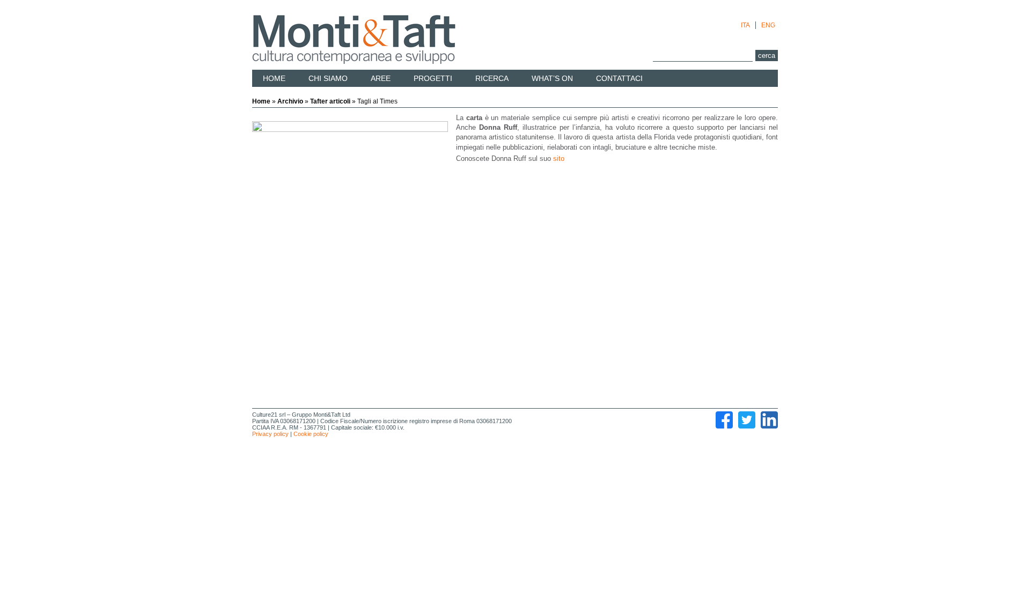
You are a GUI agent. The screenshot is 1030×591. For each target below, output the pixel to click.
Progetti (433, 78)
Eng (768, 25)
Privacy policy (270, 434)
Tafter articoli (330, 101)
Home (274, 78)
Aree (381, 78)
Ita (745, 25)
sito (558, 158)
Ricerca (492, 78)
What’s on (552, 78)
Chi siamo (328, 78)
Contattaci (619, 78)
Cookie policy (310, 434)
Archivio (290, 101)
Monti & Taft (353, 39)
